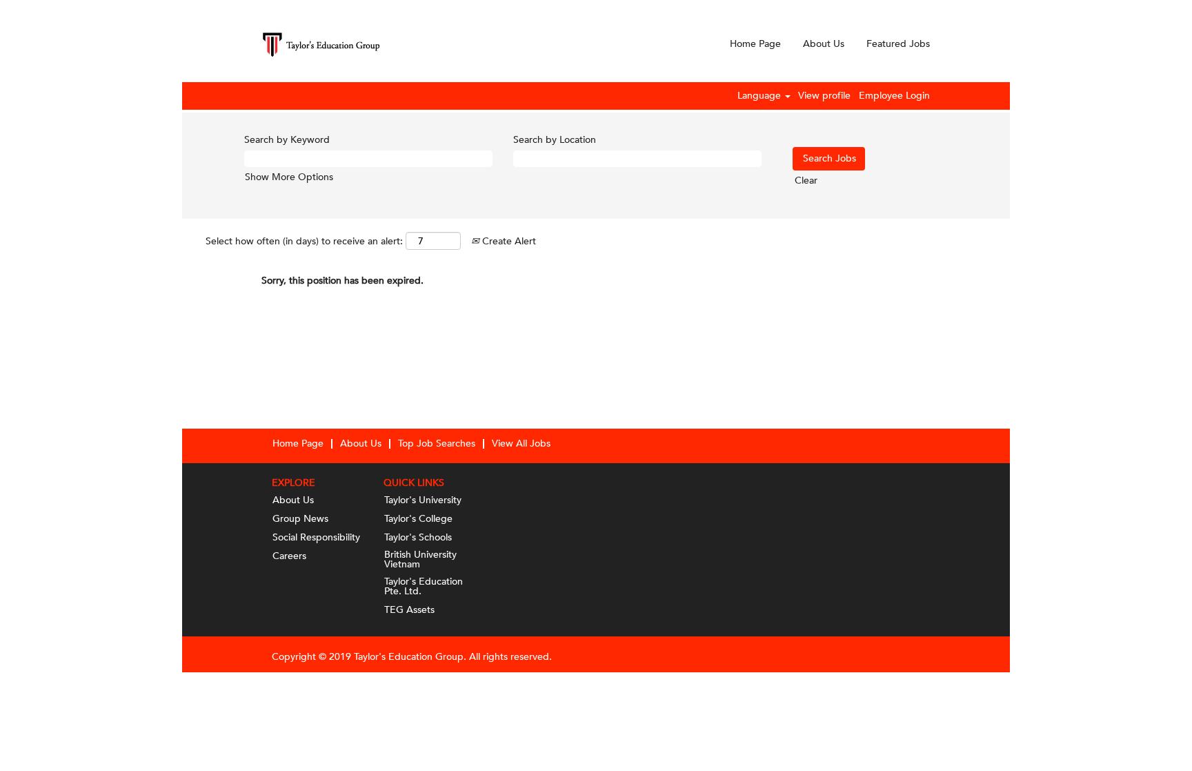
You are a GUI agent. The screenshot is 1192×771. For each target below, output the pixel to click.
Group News (300, 519)
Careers (289, 556)
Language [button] (760, 95)
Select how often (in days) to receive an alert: (304, 241)
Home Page (755, 43)
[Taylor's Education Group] (320, 44)
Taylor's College (418, 519)
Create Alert (507, 241)
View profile (824, 95)
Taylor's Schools (418, 537)
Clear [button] (806, 180)
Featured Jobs (898, 43)
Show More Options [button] (289, 177)
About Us (823, 43)
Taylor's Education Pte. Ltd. (423, 586)
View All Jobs (521, 443)
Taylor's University (422, 500)
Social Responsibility (316, 537)
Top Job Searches (436, 443)
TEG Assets (409, 610)
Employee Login (894, 95)
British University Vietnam (420, 559)
